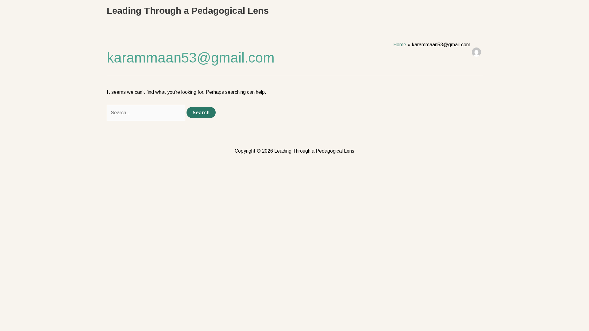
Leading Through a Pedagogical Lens (188, 11)
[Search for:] (147, 112)
